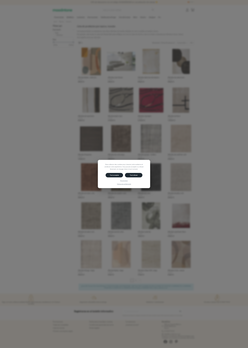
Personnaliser (124, 180)
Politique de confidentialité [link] (124, 184)
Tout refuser (134, 175)
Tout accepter (114, 175)
